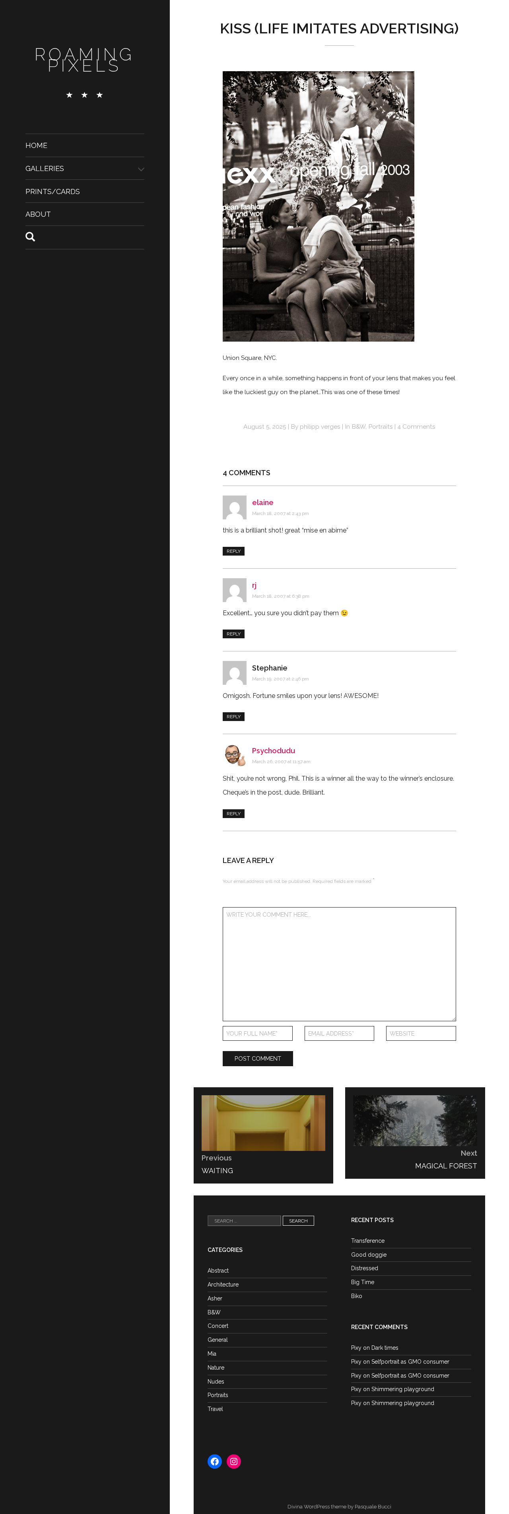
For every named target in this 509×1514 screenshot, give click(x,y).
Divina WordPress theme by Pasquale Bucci (339, 1507)
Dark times (384, 1348)
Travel (215, 1409)
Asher (215, 1298)
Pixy (356, 1348)
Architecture (223, 1284)
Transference (368, 1241)
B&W (358, 426)
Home (36, 145)
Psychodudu (273, 750)
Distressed (364, 1268)
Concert (218, 1326)
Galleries (44, 168)
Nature (216, 1367)
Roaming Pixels (85, 60)
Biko (356, 1296)
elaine (263, 502)
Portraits (380, 426)
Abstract (218, 1270)
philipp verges (320, 426)
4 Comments (416, 426)
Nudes (216, 1381)
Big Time (362, 1282)
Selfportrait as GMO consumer (410, 1362)
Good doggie (369, 1255)
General (218, 1340)
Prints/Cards (52, 191)
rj (254, 585)
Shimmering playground (402, 1389)
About (38, 214)
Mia (212, 1354)
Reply (234, 551)
